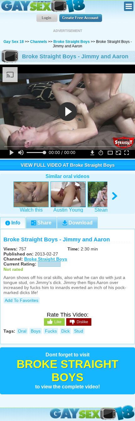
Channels (38, 41)
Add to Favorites (21, 300)
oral (22, 331)
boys (35, 331)
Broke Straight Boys (71, 41)
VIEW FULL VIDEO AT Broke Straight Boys (68, 165)
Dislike (82, 322)
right (115, 196)
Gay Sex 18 (42, 6)
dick (65, 331)
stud (78, 331)
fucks (51, 331)
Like (58, 322)
